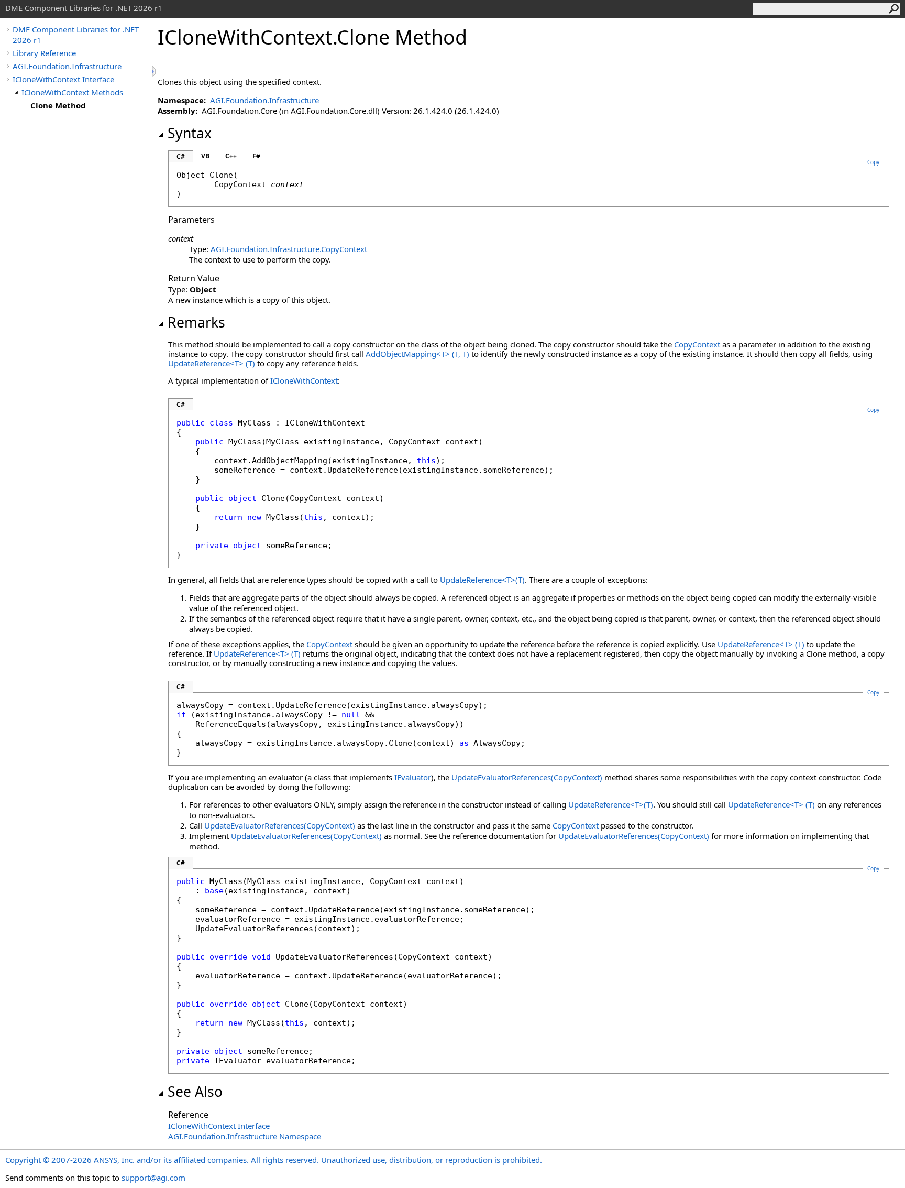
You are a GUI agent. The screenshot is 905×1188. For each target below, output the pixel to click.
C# (180, 156)
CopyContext (697, 344)
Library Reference (44, 53)
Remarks (196, 322)
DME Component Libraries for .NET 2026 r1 (76, 34)
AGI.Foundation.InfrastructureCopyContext (289, 249)
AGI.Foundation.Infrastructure (67, 66)
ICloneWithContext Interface (63, 79)
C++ (231, 155)
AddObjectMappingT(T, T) (417, 353)
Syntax (190, 133)
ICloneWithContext (304, 380)
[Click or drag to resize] (154, 72)
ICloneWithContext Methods (72, 92)
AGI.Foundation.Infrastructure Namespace (244, 1136)
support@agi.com (153, 1177)
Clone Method (58, 105)
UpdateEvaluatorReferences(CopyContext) (526, 777)
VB (205, 155)
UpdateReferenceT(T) (211, 363)
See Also (195, 1091)
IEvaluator (412, 777)
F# (256, 155)
